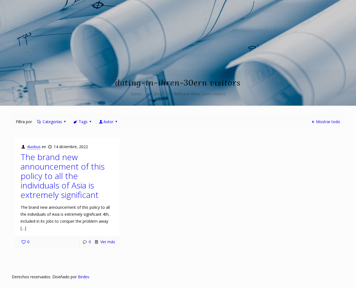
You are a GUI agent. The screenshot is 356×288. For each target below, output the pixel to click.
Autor (108, 121)
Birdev (83, 276)
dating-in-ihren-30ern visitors (200, 93)
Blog (158, 93)
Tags (83, 121)
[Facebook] (336, 276)
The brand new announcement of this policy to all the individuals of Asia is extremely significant (63, 175)
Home (136, 93)
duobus (34, 146)
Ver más (107, 241)
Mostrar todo (328, 121)
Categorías (52, 121)
